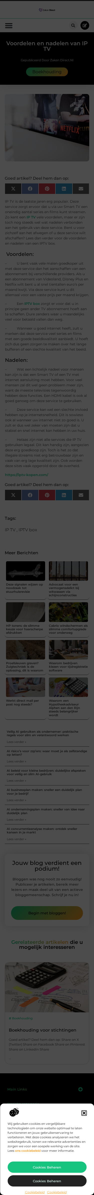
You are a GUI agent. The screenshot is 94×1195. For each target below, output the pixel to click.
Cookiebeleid (35, 1192)
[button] (83, 1113)
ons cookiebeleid (28, 1151)
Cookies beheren (47, 1167)
